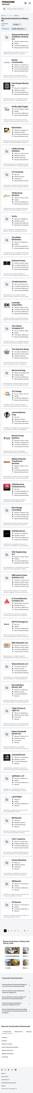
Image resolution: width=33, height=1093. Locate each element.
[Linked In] (2, 1070)
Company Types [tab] (7, 1031)
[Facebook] (5, 1070)
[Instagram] (12, 1070)
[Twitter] (8, 1070)
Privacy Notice (4, 1076)
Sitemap (3, 1085)
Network (6, 4)
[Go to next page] (27, 930)
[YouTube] (15, 1070)
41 (24, 930)
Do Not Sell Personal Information (8, 1082)
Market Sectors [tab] (19, 1031)
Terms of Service (5, 1079)
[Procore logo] (8, 2)
